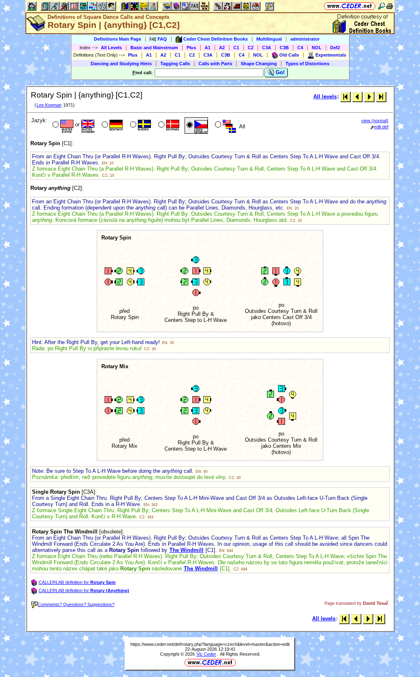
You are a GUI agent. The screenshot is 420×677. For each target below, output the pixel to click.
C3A (266, 47)
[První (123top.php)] (345, 96)
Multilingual (269, 38)
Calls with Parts (215, 63)
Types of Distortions (307, 63)
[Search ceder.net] (381, 6)
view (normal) (374, 120)
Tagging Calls (175, 63)
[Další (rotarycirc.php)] (369, 96)
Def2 (335, 47)
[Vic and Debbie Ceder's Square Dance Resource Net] (350, 6)
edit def (381, 126)
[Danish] (168, 125)
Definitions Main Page (117, 38)
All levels (325, 96)
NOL (317, 47)
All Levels (111, 47)
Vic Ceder (206, 654)
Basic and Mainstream (154, 47)
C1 (236, 47)
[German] (111, 125)
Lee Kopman (49, 105)
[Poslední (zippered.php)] (381, 96)
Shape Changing (259, 63)
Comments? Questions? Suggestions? (76, 604)
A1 (207, 47)
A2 (222, 47)
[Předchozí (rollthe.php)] (357, 96)
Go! (279, 72)
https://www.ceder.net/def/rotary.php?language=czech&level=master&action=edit (210, 644)
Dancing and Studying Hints (121, 63)
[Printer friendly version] (389, 6)
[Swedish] (139, 125)
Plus (191, 47)
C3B (284, 47)
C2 (250, 47)
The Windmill (186, 550)
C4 (300, 47)
